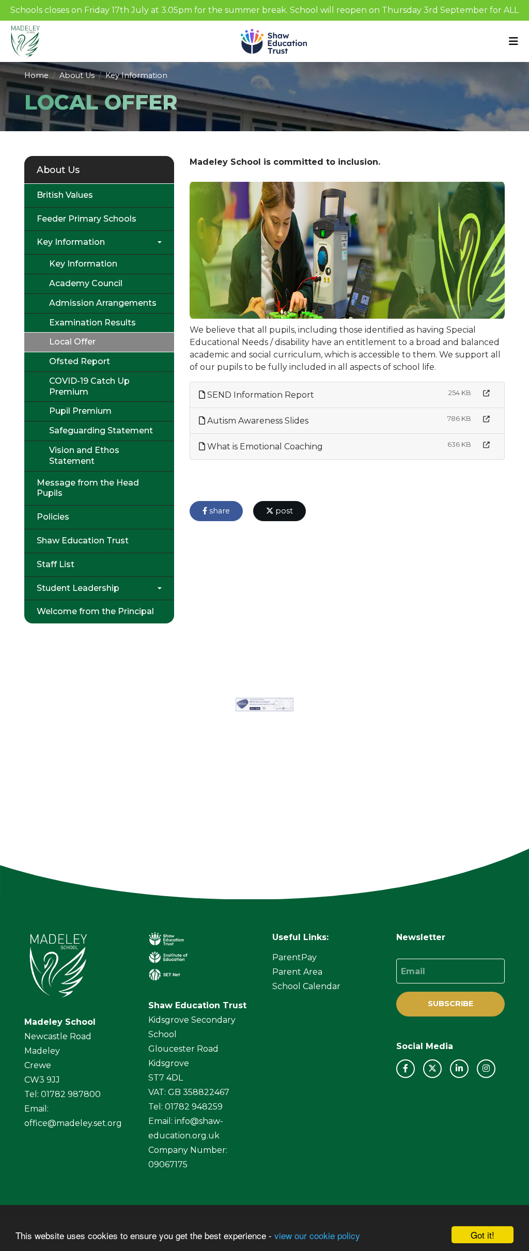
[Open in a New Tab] (486, 393)
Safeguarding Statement (101, 430)
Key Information (136, 75)
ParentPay (294, 957)
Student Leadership (78, 588)
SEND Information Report (259, 395)
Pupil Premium (80, 411)
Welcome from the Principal (95, 611)
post (283, 510)
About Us (77, 75)
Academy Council (85, 283)
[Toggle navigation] (513, 41)
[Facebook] (405, 1068)
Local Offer (72, 342)
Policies (53, 517)
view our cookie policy (317, 1235)
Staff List (55, 564)
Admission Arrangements (103, 303)
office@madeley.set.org (73, 1123)
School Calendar (306, 986)
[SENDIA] (264, 704)
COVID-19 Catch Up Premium (89, 386)
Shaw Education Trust (83, 540)
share (218, 510)
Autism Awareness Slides (256, 421)
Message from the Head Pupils (88, 488)
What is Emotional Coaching (264, 446)
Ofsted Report (79, 361)
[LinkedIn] (459, 1068)
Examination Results (92, 322)
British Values (65, 195)
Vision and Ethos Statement (84, 455)
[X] (432, 1068)
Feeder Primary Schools (86, 219)
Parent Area (297, 972)
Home (36, 75)
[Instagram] (486, 1068)
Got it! (482, 1234)
